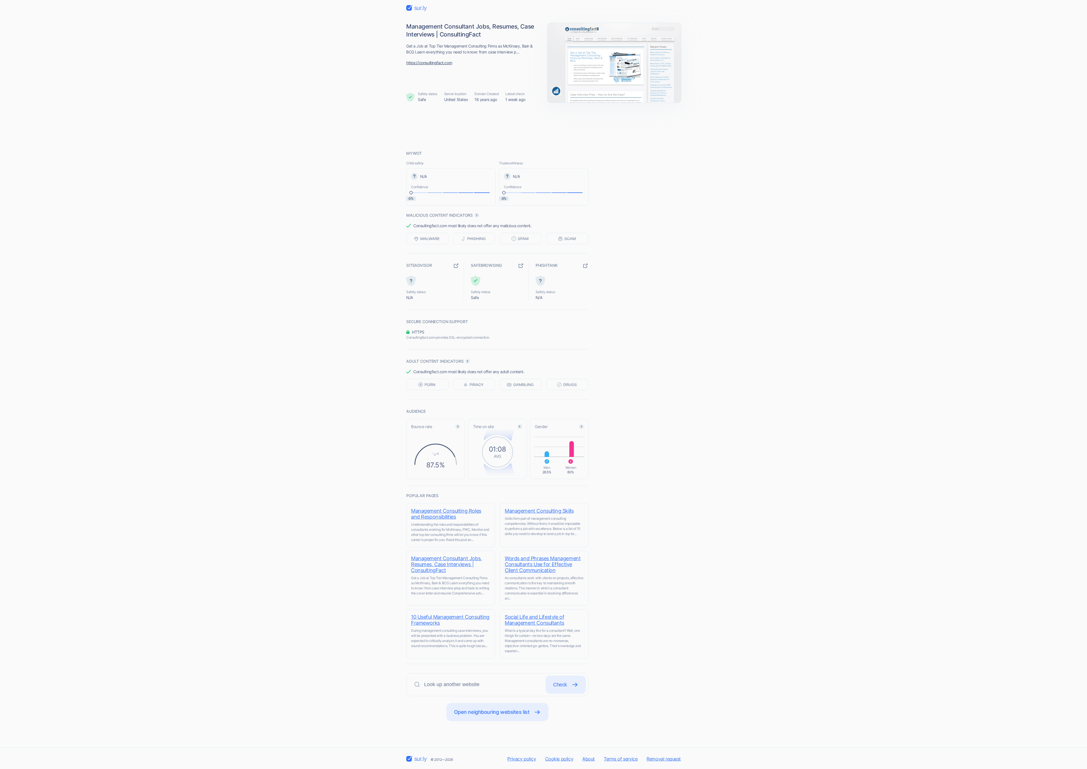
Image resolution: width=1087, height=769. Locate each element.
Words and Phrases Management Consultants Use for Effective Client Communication (543, 564)
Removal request (664, 759)
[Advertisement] (543, 126)
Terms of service (620, 759)
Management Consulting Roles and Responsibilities (446, 514)
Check (560, 685)
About (588, 759)
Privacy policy (521, 759)
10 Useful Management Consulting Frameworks (450, 620)
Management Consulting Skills (539, 511)
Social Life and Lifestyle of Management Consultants (534, 620)
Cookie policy (559, 759)
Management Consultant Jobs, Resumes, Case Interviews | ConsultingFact (446, 564)
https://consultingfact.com (429, 62)
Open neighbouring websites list (492, 712)
